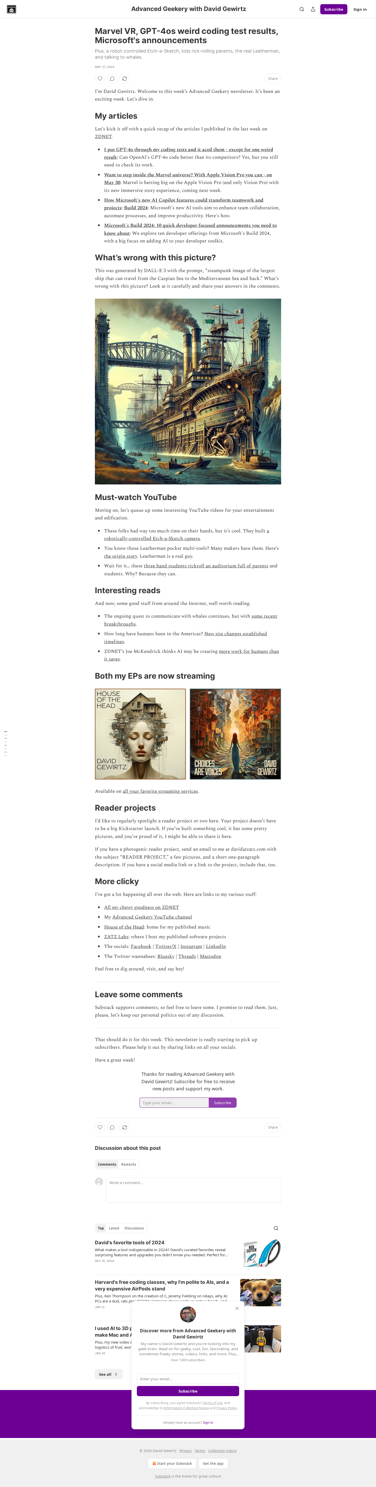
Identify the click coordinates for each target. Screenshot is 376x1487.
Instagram (191, 946)
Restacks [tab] (128, 1164)
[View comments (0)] (112, 79)
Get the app (213, 1463)
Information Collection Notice (186, 1408)
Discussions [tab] (134, 1228)
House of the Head (124, 927)
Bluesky (165, 956)
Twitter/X (165, 946)
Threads (187, 956)
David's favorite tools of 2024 (129, 1243)
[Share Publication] (313, 9)
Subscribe (333, 9)
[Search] (302, 9)
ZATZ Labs (116, 937)
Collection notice (222, 1450)
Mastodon (210, 956)
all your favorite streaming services (160, 791)
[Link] (88, 116)
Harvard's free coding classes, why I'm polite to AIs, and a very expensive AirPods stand (162, 1285)
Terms (200, 1450)
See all (105, 1374)
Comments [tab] (107, 1164)
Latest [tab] (114, 1228)
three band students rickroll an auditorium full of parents (206, 566)
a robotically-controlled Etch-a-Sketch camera (186, 534)
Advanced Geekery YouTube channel (152, 917)
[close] (237, 1308)
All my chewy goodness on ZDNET (141, 907)
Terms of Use (213, 1402)
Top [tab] (101, 1228)
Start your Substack (174, 1463)
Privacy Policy (226, 1408)
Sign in (360, 9)
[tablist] (117, 1164)
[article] (188, 1255)
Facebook (141, 946)
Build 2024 (136, 208)
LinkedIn (216, 946)
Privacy (186, 1450)
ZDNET (103, 136)
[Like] (100, 79)
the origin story (120, 556)
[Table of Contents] (5, 743)
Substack (162, 1476)
